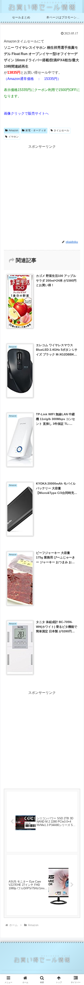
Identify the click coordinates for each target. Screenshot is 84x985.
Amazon (13, 130)
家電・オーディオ (35, 130)
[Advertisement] (42, 192)
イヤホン (13, 136)
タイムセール (61, 130)
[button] (75, 694)
